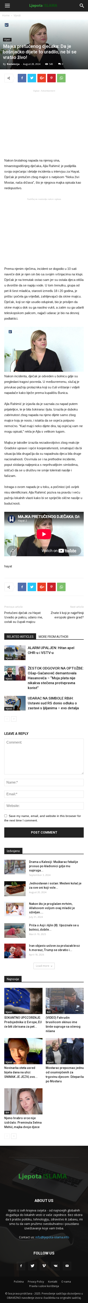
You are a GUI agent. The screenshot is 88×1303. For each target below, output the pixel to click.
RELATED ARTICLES (20, 636)
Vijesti (17, 15)
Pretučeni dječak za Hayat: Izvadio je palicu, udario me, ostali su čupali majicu (23, 617)
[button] (82, 5)
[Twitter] (32, 1266)
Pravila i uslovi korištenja (44, 1286)
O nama (66, 1281)
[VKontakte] (55, 1266)
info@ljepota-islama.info (52, 1237)
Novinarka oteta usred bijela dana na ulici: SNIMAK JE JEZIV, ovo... (21, 1072)
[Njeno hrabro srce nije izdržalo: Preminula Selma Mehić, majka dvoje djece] (23, 1101)
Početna (19, 1281)
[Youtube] (67, 1266)
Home (6, 15)
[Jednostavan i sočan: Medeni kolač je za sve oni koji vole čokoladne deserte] (15, 888)
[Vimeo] (44, 1266)
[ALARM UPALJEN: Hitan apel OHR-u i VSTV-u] (15, 652)
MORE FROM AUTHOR (53, 636)
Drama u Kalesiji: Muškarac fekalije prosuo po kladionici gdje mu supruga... (53, 866)
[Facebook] (21, 1266)
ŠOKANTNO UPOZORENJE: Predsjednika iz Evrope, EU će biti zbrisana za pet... (23, 1022)
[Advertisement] (44, 123)
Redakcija (13, 64)
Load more (42, 966)
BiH (49, 1012)
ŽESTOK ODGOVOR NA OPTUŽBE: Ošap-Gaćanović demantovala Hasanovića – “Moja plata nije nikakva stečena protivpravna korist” (56, 678)
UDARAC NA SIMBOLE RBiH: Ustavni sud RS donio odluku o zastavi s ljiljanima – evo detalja (53, 703)
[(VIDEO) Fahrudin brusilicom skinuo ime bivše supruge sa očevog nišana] (65, 1001)
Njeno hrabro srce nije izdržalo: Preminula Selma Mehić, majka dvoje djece (23, 1122)
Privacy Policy (36, 1281)
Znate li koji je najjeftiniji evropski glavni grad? (67, 615)
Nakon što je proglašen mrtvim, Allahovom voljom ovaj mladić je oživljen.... (52, 908)
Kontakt (52, 1281)
